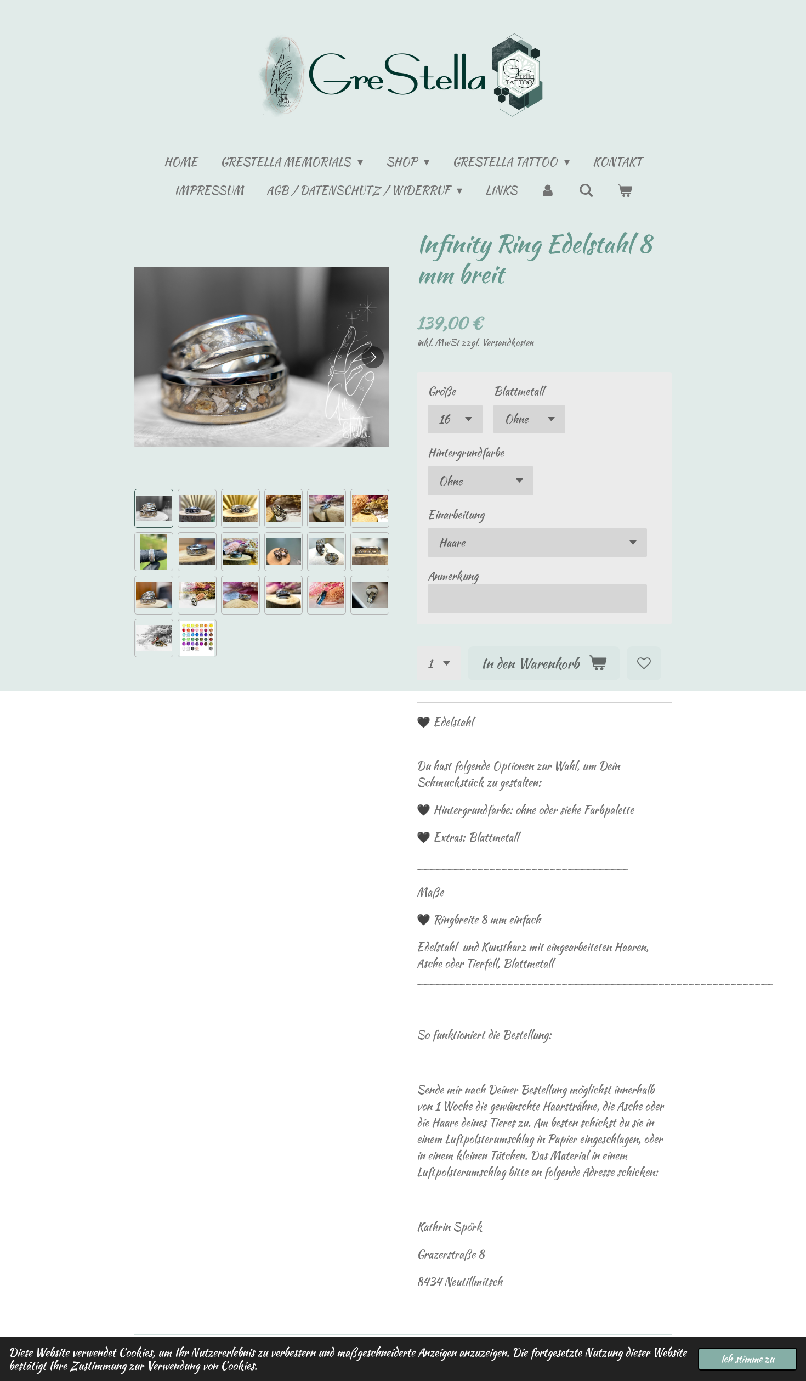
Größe (442, 391)
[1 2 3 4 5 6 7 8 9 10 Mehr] (439, 663)
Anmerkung (453, 576)
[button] (153, 508)
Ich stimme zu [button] (747, 1358)
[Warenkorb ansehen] (624, 190)
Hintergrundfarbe (466, 452)
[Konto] (547, 190)
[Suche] (586, 190)
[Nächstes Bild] (373, 357)
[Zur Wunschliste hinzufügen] (644, 663)
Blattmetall (518, 391)
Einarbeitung (456, 514)
